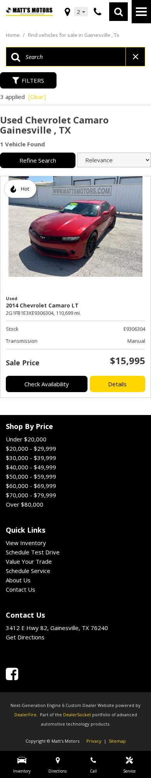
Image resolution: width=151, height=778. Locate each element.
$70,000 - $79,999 (31, 495)
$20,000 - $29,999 (31, 448)
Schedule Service (28, 571)
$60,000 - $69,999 (31, 486)
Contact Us (20, 589)
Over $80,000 (24, 504)
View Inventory (26, 543)
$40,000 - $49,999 (31, 467)
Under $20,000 (26, 439)
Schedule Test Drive (33, 552)
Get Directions (25, 637)
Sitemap (117, 741)
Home (13, 34)
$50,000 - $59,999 (31, 476)
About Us (18, 580)
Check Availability (46, 384)
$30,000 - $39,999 (31, 458)
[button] (118, 11)
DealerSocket (77, 714)
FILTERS (33, 80)
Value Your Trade (29, 561)
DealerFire (25, 714)
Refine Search (37, 160)
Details (117, 384)
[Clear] (37, 97)
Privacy (93, 741)
